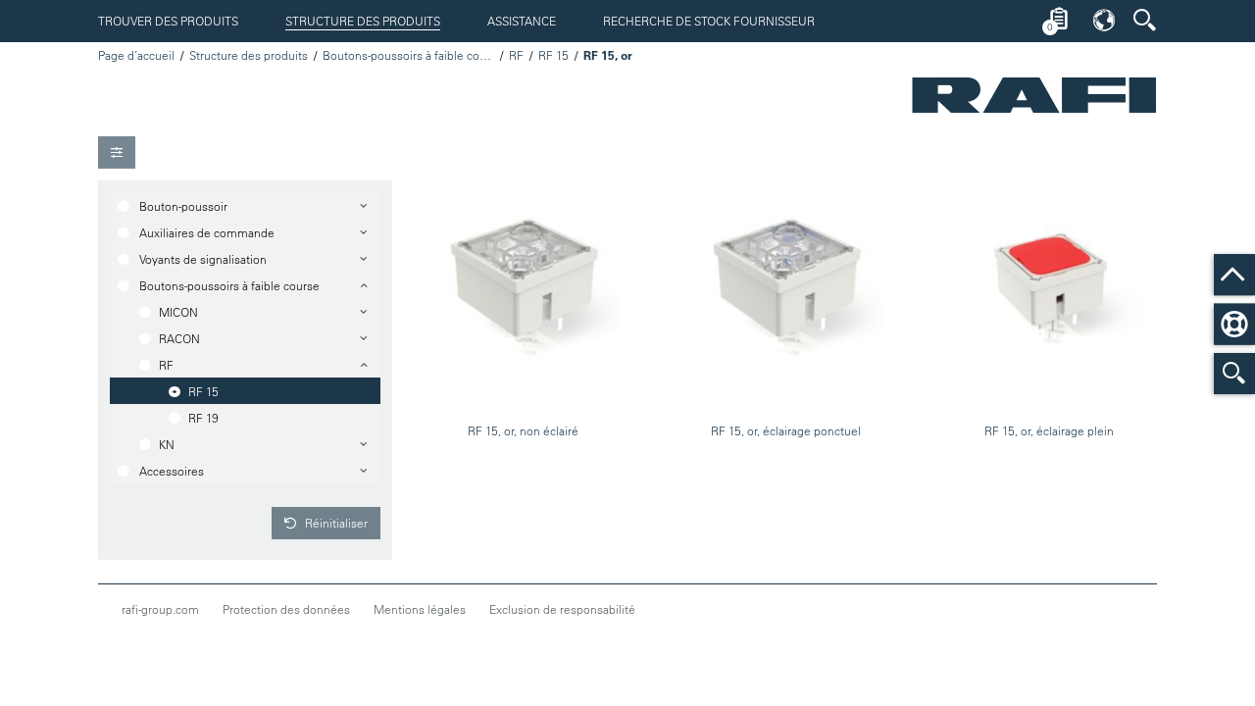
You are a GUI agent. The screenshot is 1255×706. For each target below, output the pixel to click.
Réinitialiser (335, 522)
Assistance (521, 20)
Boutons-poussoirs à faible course (408, 55)
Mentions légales (420, 609)
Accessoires (171, 471)
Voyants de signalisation (203, 259)
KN (167, 444)
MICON (178, 312)
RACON (179, 338)
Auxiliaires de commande (207, 232)
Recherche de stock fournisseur (709, 20)
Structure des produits (362, 20)
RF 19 (203, 418)
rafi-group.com (160, 609)
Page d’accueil (136, 55)
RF (516, 55)
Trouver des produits (168, 20)
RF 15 (553, 55)
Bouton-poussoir (183, 206)
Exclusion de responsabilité (562, 609)
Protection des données (286, 609)
